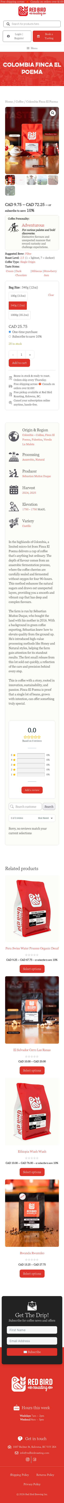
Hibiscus (37, 271)
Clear (51, 294)
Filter (28, 253)
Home (9, 101)
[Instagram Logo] (28, 1459)
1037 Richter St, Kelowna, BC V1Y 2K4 (34, 1446)
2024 (25, 492)
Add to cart (19, 363)
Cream (10, 271)
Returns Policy (45, 1474)
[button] (53, 113)
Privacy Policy (32, 1484)
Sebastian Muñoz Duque (36, 476)
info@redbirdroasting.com (34, 1452)
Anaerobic (28, 459)
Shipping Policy (19, 1474)
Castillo (26, 526)
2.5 (22, 257)
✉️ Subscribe (32, 1352)
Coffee (20, 101)
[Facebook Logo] (35, 1459)
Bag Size (23, 287)
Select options (32, 969)
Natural (40, 459)
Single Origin (27, 262)
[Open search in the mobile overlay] (32, 24)
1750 (25, 509)
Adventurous (33, 225)
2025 (33, 492)
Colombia (27, 435)
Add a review (32, 790)
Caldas (40, 435)
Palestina (37, 439)
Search (49, 806)
